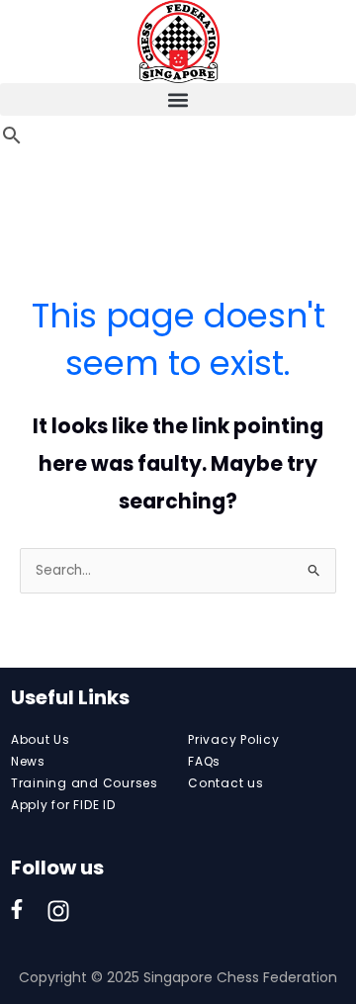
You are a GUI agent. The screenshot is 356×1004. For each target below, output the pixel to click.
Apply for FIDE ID (63, 804)
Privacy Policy (234, 739)
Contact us (226, 783)
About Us (40, 739)
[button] (178, 99)
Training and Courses (84, 783)
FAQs (204, 761)
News (28, 761)
